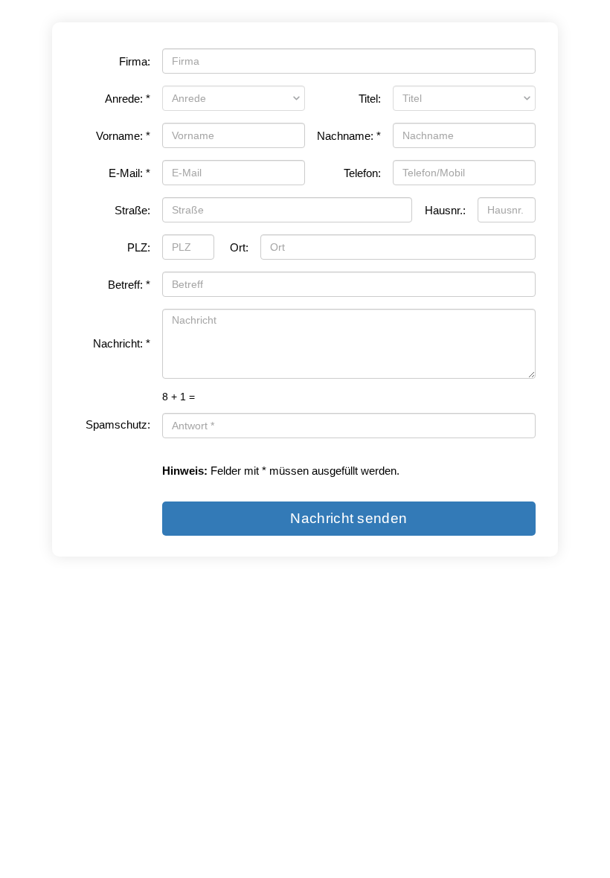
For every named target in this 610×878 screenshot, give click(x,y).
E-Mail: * (129, 173)
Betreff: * (129, 285)
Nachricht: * (121, 344)
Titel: (370, 99)
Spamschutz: (118, 425)
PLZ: (138, 248)
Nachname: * (349, 136)
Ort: (239, 248)
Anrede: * (127, 99)
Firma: (134, 62)
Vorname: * (123, 136)
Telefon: (362, 173)
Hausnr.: (445, 211)
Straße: (132, 211)
